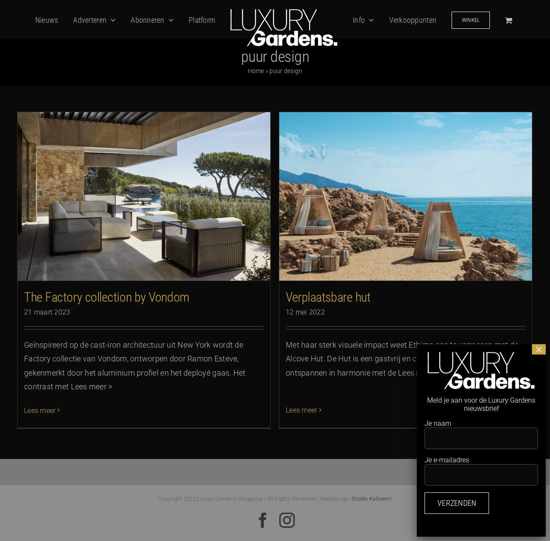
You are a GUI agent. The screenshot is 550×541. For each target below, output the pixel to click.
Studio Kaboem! (371, 498)
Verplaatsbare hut (328, 297)
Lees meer (39, 411)
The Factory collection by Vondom (106, 297)
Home (256, 70)
